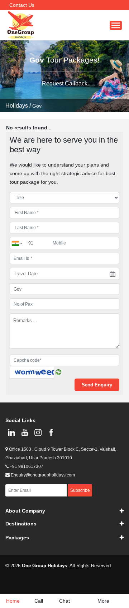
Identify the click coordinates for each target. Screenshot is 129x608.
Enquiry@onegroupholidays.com (42, 475)
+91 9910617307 (26, 466)
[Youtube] (24, 432)
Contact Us (21, 5)
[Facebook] (51, 432)
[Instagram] (38, 432)
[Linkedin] (11, 432)
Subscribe (80, 490)
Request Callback (64, 83)
